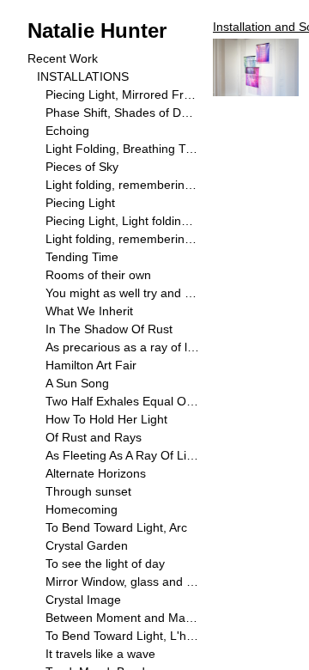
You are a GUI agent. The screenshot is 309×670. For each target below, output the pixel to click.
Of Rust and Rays (93, 437)
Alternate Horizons (95, 473)
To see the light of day (105, 563)
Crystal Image (83, 599)
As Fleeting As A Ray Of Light (122, 455)
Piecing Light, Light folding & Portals (122, 221)
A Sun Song (77, 383)
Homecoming (81, 509)
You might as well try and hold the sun (122, 293)
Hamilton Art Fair (90, 365)
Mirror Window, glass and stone (122, 581)
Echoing (67, 130)
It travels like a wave (100, 654)
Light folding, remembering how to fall (122, 185)
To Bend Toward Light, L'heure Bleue (122, 636)
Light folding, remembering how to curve (122, 239)
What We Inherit (89, 311)
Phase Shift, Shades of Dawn (122, 112)
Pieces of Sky (81, 167)
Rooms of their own (98, 275)
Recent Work (62, 58)
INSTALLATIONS (83, 76)
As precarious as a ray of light (122, 347)
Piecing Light (80, 203)
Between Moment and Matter (122, 617)
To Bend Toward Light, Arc (116, 527)
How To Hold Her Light (106, 419)
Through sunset (88, 491)
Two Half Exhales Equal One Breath (122, 401)
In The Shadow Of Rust (109, 329)
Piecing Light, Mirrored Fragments (122, 94)
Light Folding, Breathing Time (122, 148)
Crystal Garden (86, 545)
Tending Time (81, 257)
